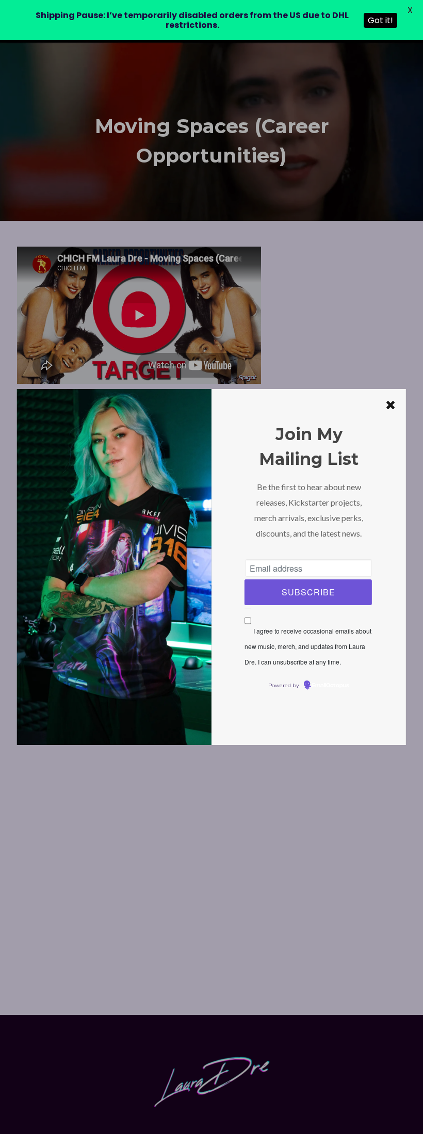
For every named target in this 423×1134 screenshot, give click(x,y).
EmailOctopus (330, 685)
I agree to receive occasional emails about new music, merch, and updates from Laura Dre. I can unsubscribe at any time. (308, 646)
